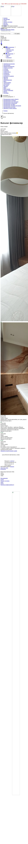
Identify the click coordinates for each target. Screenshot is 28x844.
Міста (4, 81)
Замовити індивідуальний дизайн (9, 450)
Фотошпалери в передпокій (10, 103)
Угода (7, 52)
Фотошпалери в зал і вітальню (10, 101)
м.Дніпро (12, 461)
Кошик (2, 36)
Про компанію (4, 478)
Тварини (5, 86)
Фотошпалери (10, 47)
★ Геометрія (6, 74)
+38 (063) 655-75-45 (5, 31)
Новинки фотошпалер (8, 66)
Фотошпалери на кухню (9, 107)
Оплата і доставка (7, 22)
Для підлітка (6, 83)
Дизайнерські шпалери (9, 63)
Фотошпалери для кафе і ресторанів (12, 105)
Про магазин (6, 19)
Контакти (5, 24)
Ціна (7, 56)
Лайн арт (5, 78)
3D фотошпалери (7, 80)
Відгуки (5, 23)
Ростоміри (5, 93)
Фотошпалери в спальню (9, 100)
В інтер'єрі (8, 51)
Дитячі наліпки (7, 82)
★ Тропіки (6, 70)
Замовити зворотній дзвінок (7, 29)
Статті (5, 20)
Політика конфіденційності (7, 484)
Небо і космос (6, 89)
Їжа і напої (6, 85)
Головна (5, 18)
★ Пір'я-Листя (6, 72)
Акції (2, 482)
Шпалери (5, 77)
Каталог (8, 48)
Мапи (4, 87)
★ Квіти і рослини (8, 67)
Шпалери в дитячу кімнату (10, 108)
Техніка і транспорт (8, 90)
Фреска (5, 91)
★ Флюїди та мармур (8, 76)
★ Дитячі (5, 69)
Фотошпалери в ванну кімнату (11, 99)
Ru (1, 28)
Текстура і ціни (10, 49)
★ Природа (6, 73)
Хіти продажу (6, 65)
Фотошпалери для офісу (9, 104)
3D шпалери (10, 53)
